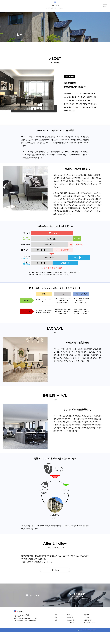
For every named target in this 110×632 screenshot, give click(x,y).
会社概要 (86, 614)
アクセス (86, 617)
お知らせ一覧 (70, 620)
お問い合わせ (87, 620)
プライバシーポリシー (90, 622)
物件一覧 (69, 614)
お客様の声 (70, 617)
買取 (56, 614)
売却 (56, 617)
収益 (56, 620)
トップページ (70, 622)
